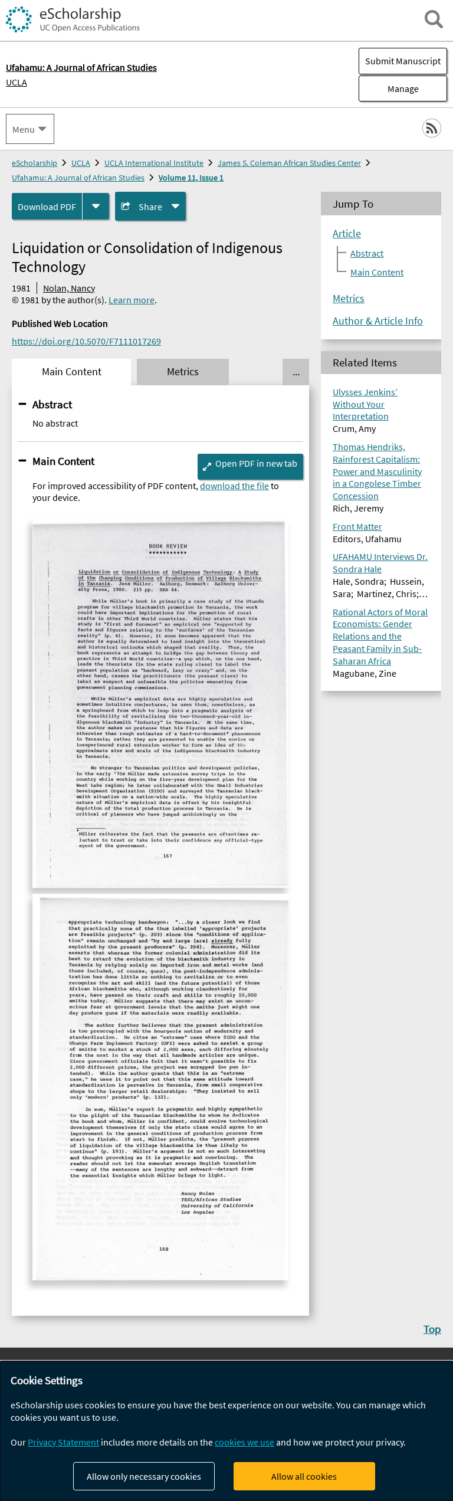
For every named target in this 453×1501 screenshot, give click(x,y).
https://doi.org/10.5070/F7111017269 (86, 341)
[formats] (96, 206)
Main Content (63, 461)
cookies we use (244, 1442)
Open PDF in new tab (256, 463)
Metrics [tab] (183, 371)
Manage (389, 88)
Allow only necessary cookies (144, 1476)
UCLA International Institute (153, 163)
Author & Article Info (378, 320)
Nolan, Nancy (69, 288)
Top (432, 1329)
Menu (23, 129)
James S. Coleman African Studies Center (289, 163)
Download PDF (47, 206)
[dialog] (226, 1431)
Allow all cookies (304, 1476)
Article (347, 233)
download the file (234, 485)
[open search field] (434, 19)
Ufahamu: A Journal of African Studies (78, 177)
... (296, 371)
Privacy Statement (63, 1442)
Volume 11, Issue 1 (191, 177)
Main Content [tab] (71, 371)
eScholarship (34, 163)
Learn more (132, 300)
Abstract (52, 404)
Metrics (349, 298)
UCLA (16, 82)
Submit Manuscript (403, 61)
